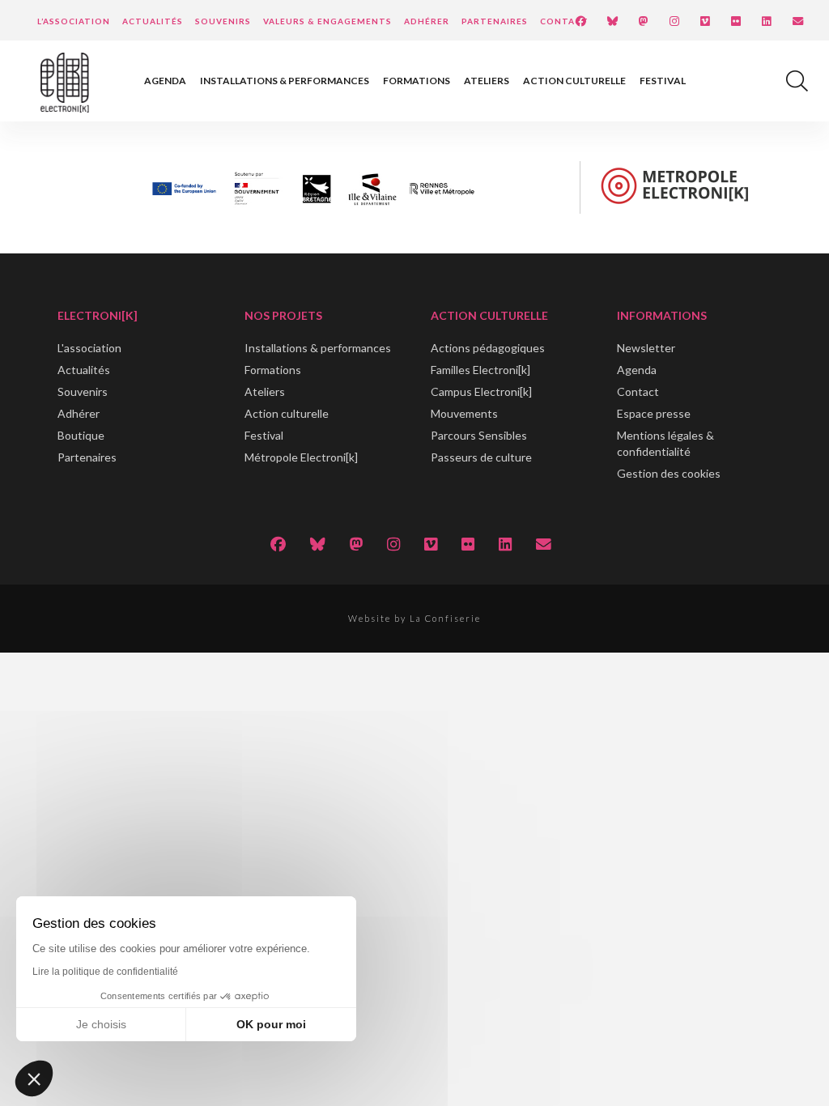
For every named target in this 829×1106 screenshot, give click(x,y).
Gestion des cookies (669, 473)
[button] (34, 1078)
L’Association (73, 21)
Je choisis (101, 1024)
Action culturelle (574, 80)
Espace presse (654, 413)
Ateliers (486, 80)
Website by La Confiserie (414, 618)
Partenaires (494, 21)
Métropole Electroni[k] (301, 457)
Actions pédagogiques (488, 348)
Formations (416, 80)
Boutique (80, 435)
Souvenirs (223, 21)
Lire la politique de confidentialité (105, 971)
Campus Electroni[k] (481, 391)
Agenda (165, 80)
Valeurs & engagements (327, 21)
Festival (663, 80)
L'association (89, 348)
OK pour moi (271, 1024)
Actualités (152, 21)
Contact (564, 21)
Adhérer (426, 21)
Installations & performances (284, 80)
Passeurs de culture (481, 457)
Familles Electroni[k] (480, 369)
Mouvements (464, 413)
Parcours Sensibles (479, 435)
